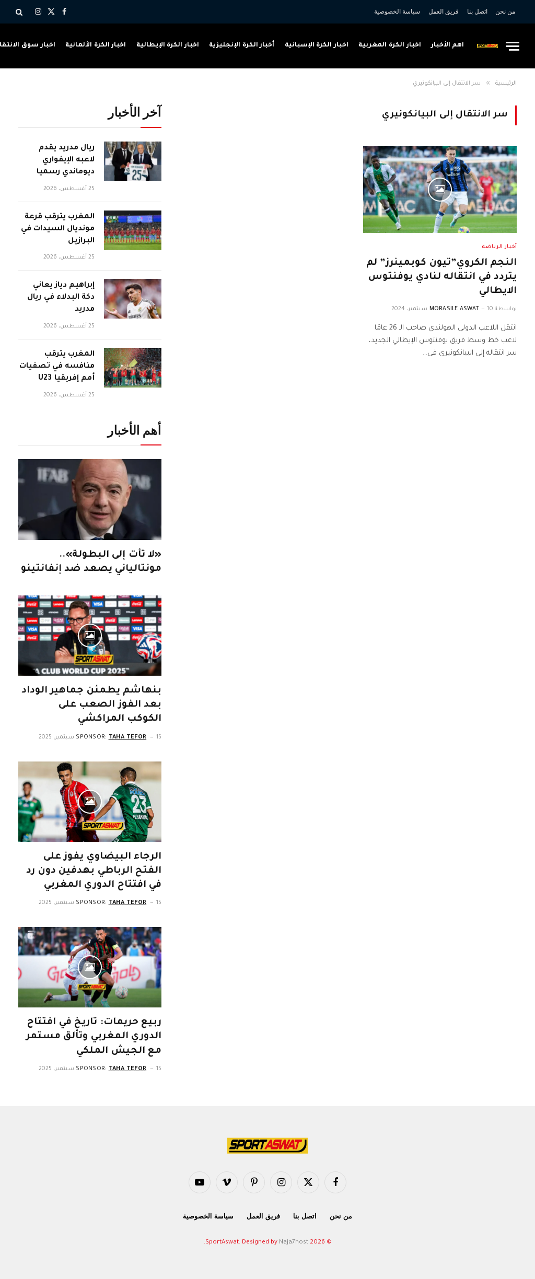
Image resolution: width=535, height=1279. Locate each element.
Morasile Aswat (454, 309)
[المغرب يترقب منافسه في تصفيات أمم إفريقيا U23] (132, 368)
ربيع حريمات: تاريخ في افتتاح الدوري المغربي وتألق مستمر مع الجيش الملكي (93, 1036)
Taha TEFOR (128, 737)
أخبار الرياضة (499, 247)
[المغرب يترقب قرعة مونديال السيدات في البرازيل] (132, 230)
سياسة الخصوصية (397, 11)
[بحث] (20, 12)
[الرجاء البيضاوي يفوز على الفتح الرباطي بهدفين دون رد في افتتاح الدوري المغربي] (89, 801)
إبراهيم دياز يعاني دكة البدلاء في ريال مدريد (61, 297)
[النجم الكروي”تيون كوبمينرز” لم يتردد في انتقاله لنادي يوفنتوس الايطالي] (440, 189)
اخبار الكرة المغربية (389, 45)
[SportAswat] (487, 46)
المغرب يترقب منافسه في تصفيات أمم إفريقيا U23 (57, 366)
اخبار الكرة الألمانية (95, 45)
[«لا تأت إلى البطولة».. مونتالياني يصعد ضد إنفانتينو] (89, 499)
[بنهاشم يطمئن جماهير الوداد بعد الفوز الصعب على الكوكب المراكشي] (89, 635)
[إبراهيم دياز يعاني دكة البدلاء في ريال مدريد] (132, 299)
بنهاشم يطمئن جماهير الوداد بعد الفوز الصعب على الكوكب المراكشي (91, 705)
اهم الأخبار (447, 45)
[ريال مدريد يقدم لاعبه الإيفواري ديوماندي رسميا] (132, 161)
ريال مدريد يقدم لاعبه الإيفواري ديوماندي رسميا (66, 160)
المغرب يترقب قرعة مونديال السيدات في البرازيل (58, 229)
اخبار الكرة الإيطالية (167, 45)
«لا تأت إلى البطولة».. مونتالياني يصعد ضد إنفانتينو (91, 562)
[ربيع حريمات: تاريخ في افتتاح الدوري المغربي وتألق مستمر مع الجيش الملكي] (89, 967)
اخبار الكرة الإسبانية (316, 45)
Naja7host (293, 1242)
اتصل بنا (477, 11)
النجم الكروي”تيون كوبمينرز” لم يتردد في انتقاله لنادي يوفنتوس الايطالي (441, 277)
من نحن (505, 11)
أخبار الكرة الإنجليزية (241, 45)
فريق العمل (443, 11)
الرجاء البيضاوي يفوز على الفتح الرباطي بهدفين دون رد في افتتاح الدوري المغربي (93, 871)
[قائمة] (512, 46)
